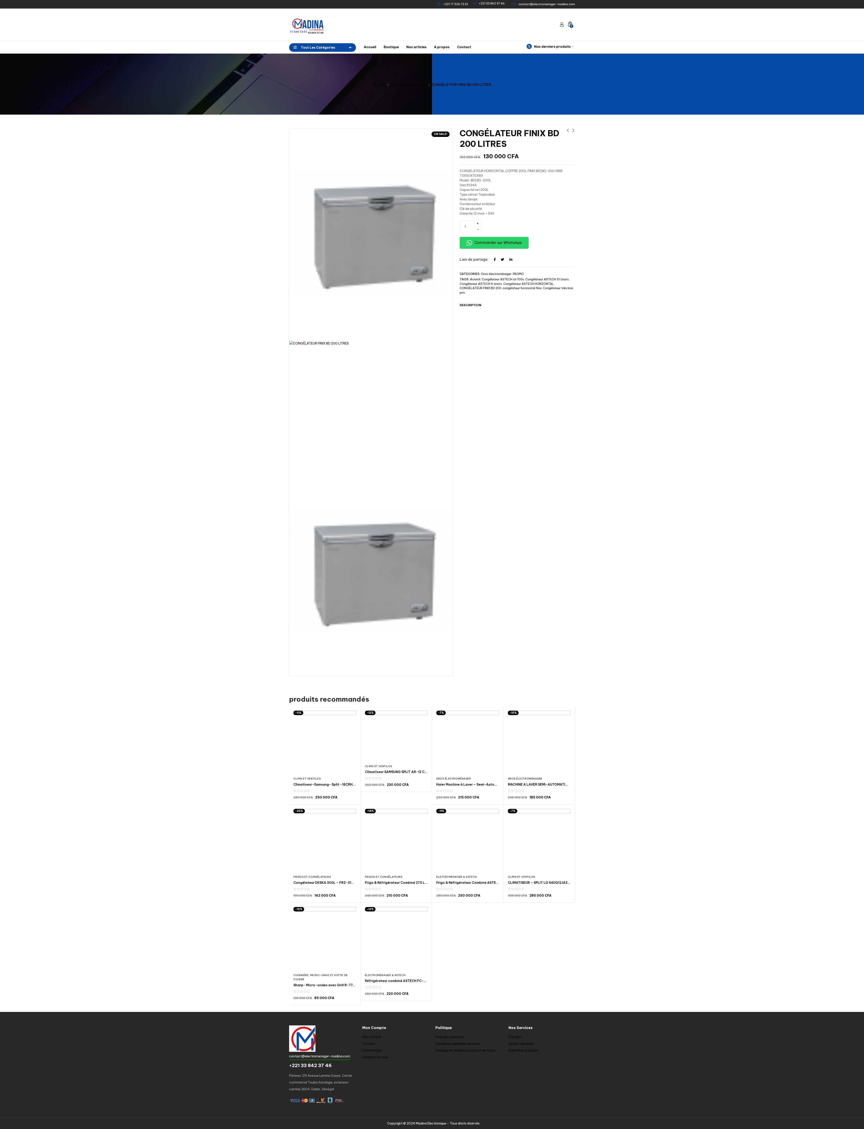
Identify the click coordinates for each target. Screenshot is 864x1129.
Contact (464, 47)
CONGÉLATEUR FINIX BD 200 (480, 288)
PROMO (518, 274)
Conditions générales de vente (458, 1044)
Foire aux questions (449, 1037)
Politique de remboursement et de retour (465, 1050)
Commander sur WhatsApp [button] (498, 242)
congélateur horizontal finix (522, 288)
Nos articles (416, 47)
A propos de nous (375, 1057)
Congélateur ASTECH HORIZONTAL (528, 284)
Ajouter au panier (515, 226)
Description (470, 305)
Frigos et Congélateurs (312, 876)
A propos (442, 47)
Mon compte (371, 1037)
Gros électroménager (408, 85)
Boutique (391, 47)
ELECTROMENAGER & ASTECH (456, 876)
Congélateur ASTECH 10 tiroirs (547, 279)
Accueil (370, 47)
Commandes (372, 1050)
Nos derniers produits (552, 47)
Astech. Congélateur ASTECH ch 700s (497, 279)
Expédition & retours (523, 1050)
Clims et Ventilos (307, 778)
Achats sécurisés (521, 1044)
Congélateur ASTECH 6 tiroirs (481, 284)
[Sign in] (562, 24)
